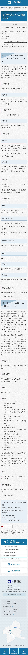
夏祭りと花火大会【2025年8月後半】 (10, 549)
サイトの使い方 (6, 601)
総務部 (4, 507)
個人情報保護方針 (7, 606)
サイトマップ (17, 601)
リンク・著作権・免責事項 (9, 603)
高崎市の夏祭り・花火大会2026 (8, 552)
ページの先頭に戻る (7, 296)
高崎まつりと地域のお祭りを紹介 (9, 546)
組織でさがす (14, 7)
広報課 (23, 7)
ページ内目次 (14, 24)
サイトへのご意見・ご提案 (9, 611)
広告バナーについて (8, 614)
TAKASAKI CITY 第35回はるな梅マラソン (11, 558)
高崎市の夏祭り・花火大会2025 (8, 555)
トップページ (8, 7)
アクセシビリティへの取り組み (10, 609)
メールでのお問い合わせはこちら (12, 520)
